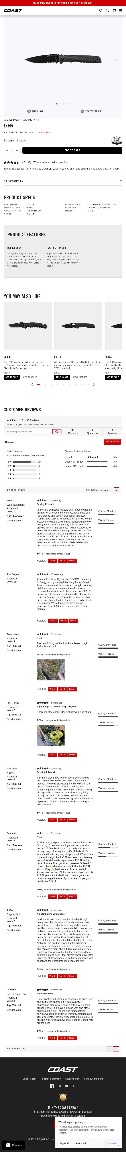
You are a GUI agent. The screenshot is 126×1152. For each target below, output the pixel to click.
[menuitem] (101, 489)
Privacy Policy (72, 1078)
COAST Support (30, 1078)
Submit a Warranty (51, 1078)
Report (72, 561)
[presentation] (51, 670)
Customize (111, 1143)
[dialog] (88, 1132)
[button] (32, 384)
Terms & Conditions (93, 1078)
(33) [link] (29, 162)
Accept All (81, 1143)
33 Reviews (33, 420)
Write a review (41, 162)
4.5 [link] (24, 162)
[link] (12, 162)
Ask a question (59, 162)
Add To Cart (72, 150)
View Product (30, 377)
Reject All (64, 1143)
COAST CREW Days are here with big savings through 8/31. (63, 3)
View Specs (44, 132)
